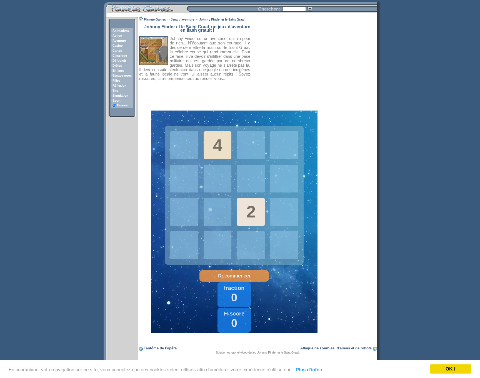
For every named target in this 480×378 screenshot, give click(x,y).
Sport (116, 100)
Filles (116, 80)
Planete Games (146, 7)
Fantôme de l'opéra (160, 348)
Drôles (117, 65)
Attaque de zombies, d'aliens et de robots (336, 348)
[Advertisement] (314, 64)
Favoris (122, 105)
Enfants (118, 70)
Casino (117, 45)
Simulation (120, 95)
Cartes (117, 50)
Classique (119, 55)
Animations (120, 30)
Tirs (115, 90)
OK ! (451, 369)
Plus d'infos (309, 369)
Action (117, 35)
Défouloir (119, 60)
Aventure (119, 40)
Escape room (122, 75)
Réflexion (119, 85)
